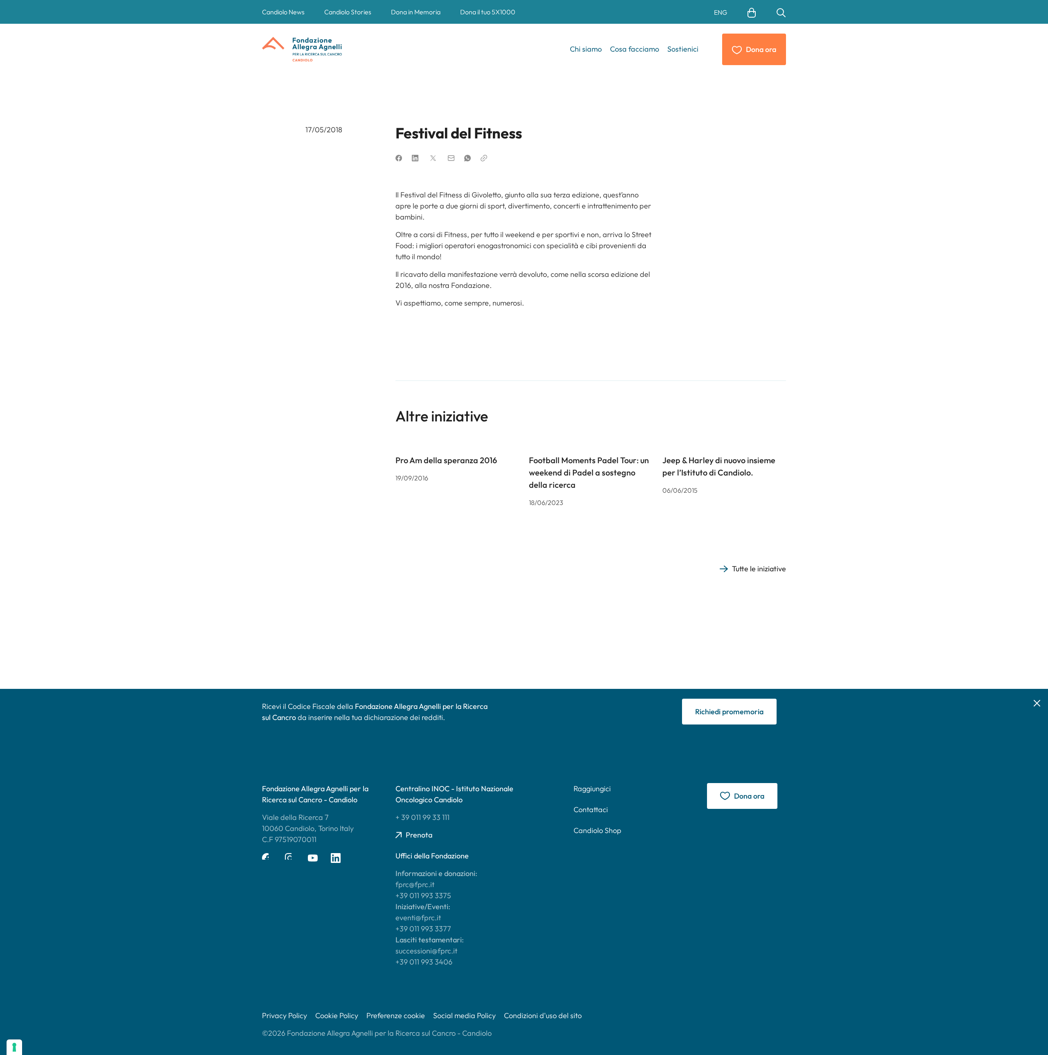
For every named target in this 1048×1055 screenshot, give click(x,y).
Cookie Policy (336, 1015)
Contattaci (591, 809)
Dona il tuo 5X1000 (487, 12)
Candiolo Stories (347, 12)
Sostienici (682, 49)
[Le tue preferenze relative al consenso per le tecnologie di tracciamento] (14, 1047)
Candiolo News (283, 12)
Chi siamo (586, 49)
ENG (720, 12)
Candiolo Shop (597, 830)
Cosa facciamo (634, 49)
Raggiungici (592, 788)
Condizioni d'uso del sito (543, 1015)
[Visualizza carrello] (752, 12)
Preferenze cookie (395, 1015)
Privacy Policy (284, 1015)
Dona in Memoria (415, 12)
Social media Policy (464, 1015)
